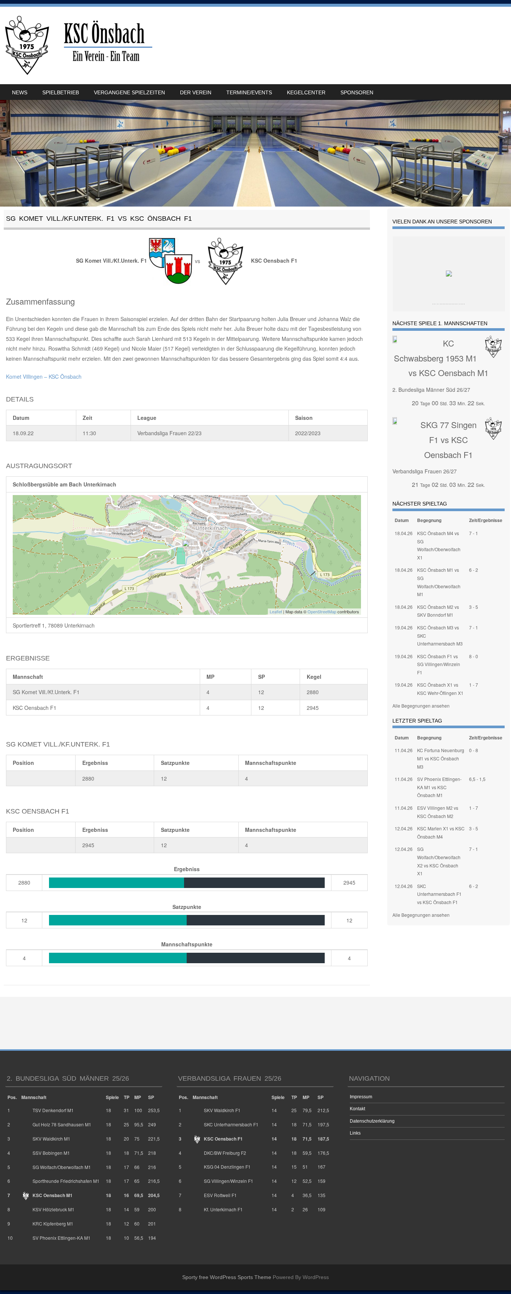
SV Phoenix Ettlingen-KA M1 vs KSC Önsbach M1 (439, 787)
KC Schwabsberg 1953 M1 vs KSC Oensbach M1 (441, 357)
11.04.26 (404, 750)
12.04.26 (404, 828)
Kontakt (357, 1108)
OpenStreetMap (321, 611)
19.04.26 (404, 627)
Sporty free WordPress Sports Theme (226, 1277)
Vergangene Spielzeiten (129, 92)
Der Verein (195, 92)
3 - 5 (473, 607)
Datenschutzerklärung (372, 1121)
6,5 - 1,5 (477, 779)
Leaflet (276, 611)
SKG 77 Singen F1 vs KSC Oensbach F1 (448, 439)
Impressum (361, 1096)
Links (355, 1133)
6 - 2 (473, 570)
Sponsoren (356, 92)
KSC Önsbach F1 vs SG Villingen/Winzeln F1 (438, 664)
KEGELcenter (306, 92)
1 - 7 (473, 684)
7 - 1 (473, 533)
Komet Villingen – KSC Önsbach (44, 376)
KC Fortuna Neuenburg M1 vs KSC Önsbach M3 (440, 758)
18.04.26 (404, 533)
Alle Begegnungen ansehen (421, 705)
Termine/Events (249, 92)
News (19, 92)
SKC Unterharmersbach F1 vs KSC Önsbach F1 (439, 894)
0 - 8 (473, 750)
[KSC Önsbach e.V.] (77, 45)
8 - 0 (473, 656)
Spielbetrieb (60, 92)
